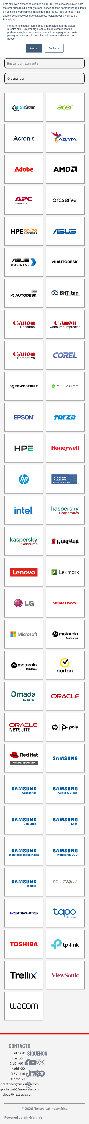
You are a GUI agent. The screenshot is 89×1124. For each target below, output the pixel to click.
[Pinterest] (37, 1073)
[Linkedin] (32, 1073)
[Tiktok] (28, 1073)
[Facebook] (28, 1062)
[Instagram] (37, 1062)
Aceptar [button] (33, 48)
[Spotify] (41, 1073)
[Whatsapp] (28, 1084)
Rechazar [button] (54, 48)
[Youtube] (32, 1062)
